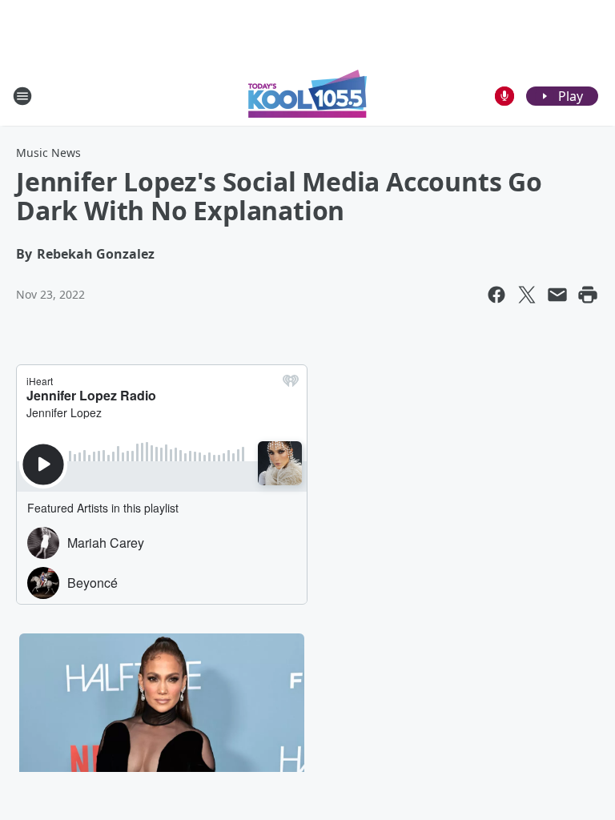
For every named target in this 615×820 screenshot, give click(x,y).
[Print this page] (588, 294)
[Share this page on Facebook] (496, 294)
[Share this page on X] (527, 294)
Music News (48, 152)
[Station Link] (307, 96)
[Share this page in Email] (557, 294)
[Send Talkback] (504, 96)
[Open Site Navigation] (22, 96)
